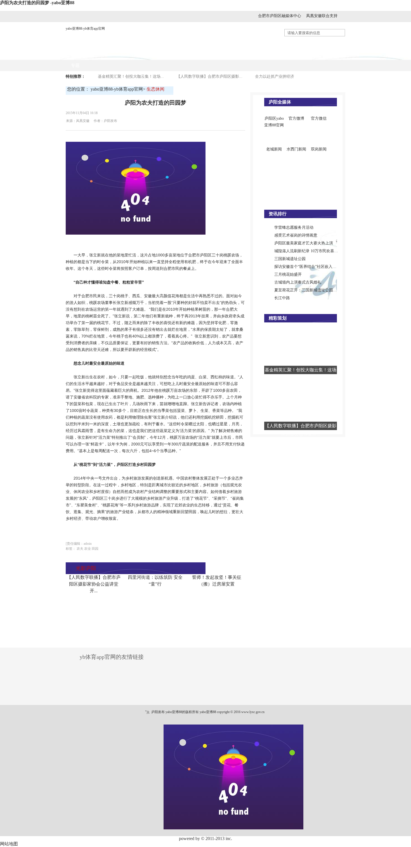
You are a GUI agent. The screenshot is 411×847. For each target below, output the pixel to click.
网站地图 (9, 843)
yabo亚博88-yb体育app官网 (85, 28)
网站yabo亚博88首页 (91, 54)
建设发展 (218, 54)
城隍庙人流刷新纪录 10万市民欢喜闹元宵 (310, 251)
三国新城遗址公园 (290, 259)
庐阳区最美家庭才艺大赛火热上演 (303, 243)
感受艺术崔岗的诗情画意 (295, 235)
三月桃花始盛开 (288, 274)
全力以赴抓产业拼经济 (274, 76)
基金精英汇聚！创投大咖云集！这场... (131, 76)
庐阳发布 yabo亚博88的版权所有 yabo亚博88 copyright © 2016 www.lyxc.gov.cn (207, 712)
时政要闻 (130, 54)
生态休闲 (330, 54)
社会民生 (246, 54)
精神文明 (302, 54)
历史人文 (274, 54)
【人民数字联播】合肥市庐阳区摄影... (209, 76)
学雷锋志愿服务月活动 (293, 227)
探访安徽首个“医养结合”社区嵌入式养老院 (311, 267)
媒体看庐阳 (160, 54)
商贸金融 (190, 54)
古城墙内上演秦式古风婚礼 (297, 282)
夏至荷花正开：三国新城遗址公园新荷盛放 (311, 290)
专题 (75, 65)
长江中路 (282, 298)
